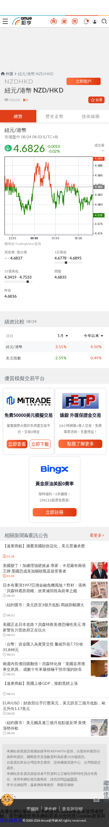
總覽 (18, 116)
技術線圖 (91, 116)
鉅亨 (22, 21)
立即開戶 (83, 81)
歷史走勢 (54, 116)
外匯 (9, 73)
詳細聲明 (70, 779)
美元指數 (13, 358)
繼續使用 (106, 791)
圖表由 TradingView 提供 (22, 244)
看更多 (96, 535)
